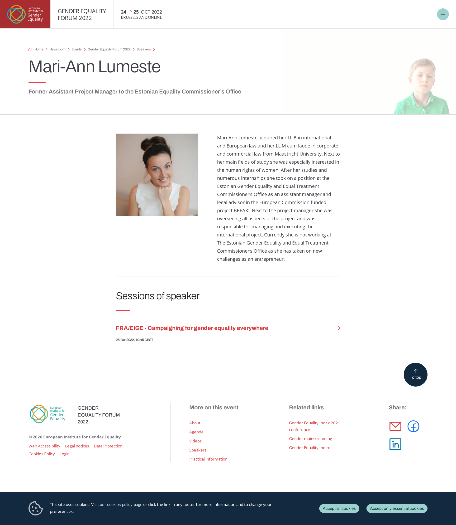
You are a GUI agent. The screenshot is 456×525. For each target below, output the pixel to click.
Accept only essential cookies (397, 508)
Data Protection (108, 446)
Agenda (196, 432)
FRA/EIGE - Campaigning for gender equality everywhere (192, 328)
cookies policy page (124, 504)
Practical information (208, 459)
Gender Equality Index (309, 447)
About (194, 423)
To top (415, 377)
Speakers (144, 49)
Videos (195, 441)
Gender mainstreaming (310, 438)
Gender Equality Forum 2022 (82, 14)
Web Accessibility (44, 446)
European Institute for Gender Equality (25, 14)
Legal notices (77, 446)
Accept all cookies (339, 508)
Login (65, 453)
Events (76, 49)
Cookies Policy (41, 453)
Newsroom (57, 49)
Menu (443, 14)
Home (38, 49)
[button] (395, 426)
